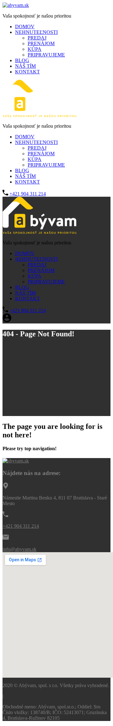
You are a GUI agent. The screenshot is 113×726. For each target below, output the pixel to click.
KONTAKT (27, 71)
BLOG (22, 60)
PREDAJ (37, 37)
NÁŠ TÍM (25, 66)
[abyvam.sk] (16, 5)
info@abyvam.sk (19, 549)
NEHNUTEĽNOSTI (36, 32)
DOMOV (25, 26)
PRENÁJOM (41, 43)
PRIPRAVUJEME (46, 54)
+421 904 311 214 (27, 193)
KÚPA (34, 49)
